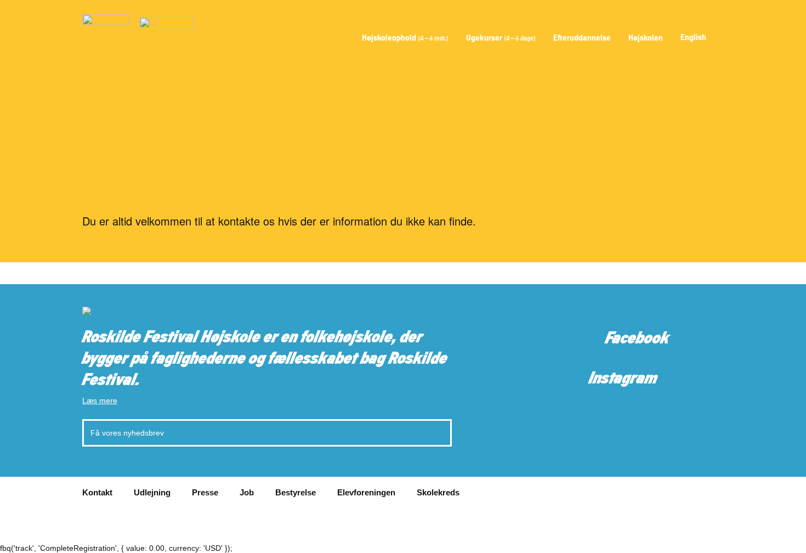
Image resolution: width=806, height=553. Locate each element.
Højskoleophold (405, 37)
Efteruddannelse (582, 37)
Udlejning (152, 492)
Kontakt (97, 492)
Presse (205, 492)
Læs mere (99, 400)
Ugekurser (501, 37)
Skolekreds (438, 492)
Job (247, 492)
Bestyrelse (295, 492)
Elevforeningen (366, 492)
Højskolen (645, 37)
